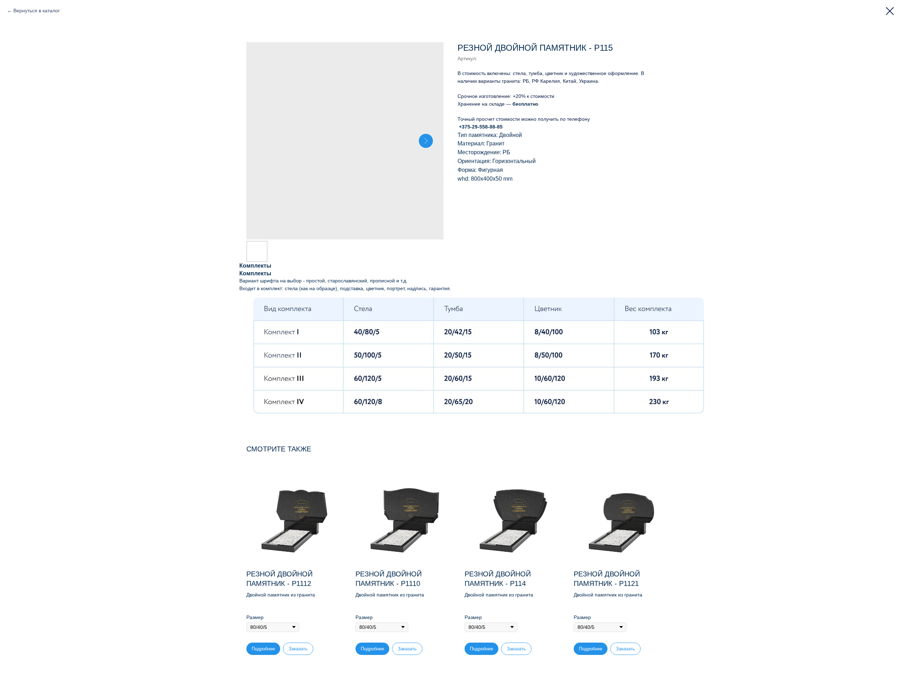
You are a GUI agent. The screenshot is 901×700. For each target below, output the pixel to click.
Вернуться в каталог (36, 10)
